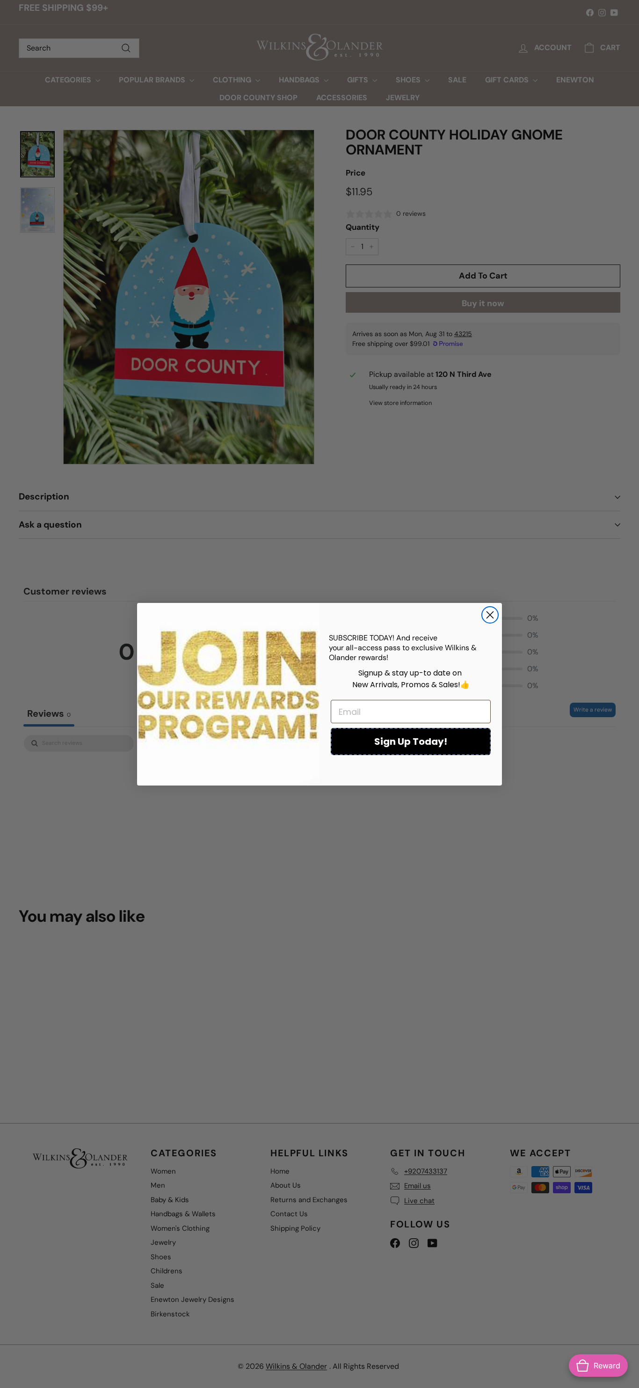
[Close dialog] (490, 615)
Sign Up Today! (410, 741)
